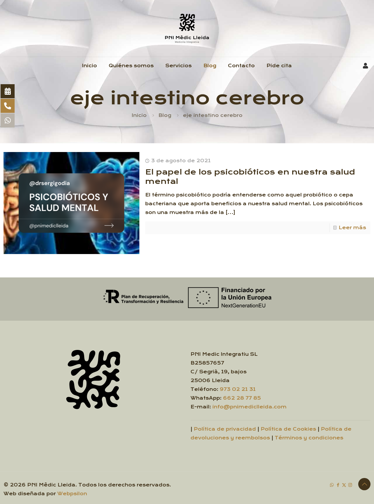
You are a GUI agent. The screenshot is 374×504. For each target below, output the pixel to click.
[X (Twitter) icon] (344, 485)
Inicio (139, 115)
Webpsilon (72, 493)
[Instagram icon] (350, 485)
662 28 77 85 (242, 398)
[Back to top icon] (364, 484)
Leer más (352, 227)
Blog (164, 115)
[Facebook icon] (338, 485)
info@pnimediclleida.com (249, 407)
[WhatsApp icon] (332, 485)
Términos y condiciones (309, 438)
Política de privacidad (225, 429)
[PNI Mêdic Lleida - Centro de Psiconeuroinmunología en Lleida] (187, 28)
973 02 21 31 (238, 389)
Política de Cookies (288, 429)
